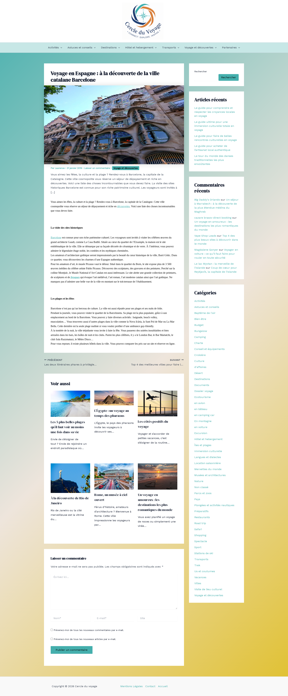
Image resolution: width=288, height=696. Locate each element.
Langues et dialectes (207, 457)
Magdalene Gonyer (206, 249)
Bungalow (200, 331)
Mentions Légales (131, 686)
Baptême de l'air (205, 313)
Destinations (109, 47)
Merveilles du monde (208, 469)
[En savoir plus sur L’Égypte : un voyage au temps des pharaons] (114, 397)
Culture (199, 361)
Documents (201, 385)
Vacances (200, 577)
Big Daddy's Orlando (207, 199)
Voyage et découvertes (198, 47)
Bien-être (200, 319)
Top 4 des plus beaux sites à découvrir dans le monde (216, 239)
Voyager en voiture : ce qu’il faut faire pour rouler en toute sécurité (216, 253)
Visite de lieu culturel (208, 589)
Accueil (163, 686)
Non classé (201, 487)
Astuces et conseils (80, 47)
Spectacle (200, 541)
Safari (198, 529)
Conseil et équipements (209, 349)
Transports (169, 47)
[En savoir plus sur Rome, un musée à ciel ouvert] (114, 476)
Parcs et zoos (203, 493)
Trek (197, 565)
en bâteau (200, 409)
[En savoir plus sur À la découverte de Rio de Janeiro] (70, 477)
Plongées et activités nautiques (214, 505)
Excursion (200, 433)
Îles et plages (202, 445)
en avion (199, 403)
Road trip (200, 523)
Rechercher (200, 71)
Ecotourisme (202, 397)
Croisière (200, 355)
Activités (53, 47)
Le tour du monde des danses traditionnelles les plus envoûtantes (213, 160)
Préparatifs (201, 511)
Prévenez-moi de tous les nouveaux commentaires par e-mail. (89, 630)
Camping (200, 337)
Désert (198, 373)
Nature (198, 481)
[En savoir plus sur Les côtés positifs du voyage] (157, 403)
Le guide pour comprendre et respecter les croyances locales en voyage (214, 111)
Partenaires (229, 47)
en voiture (200, 427)
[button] (60, 48)
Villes (197, 583)
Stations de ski (203, 553)
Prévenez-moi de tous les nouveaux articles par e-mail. (85, 639)
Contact (150, 686)
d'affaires (200, 367)
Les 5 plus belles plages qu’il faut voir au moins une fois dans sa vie (68, 427)
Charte (198, 343)
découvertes (123, 206)
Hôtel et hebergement (139, 47)
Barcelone (56, 237)
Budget (199, 325)
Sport (197, 547)
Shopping (200, 535)
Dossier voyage (203, 391)
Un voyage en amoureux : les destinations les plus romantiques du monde (216, 225)
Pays (197, 499)
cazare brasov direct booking (213, 217)
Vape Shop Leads (205, 235)
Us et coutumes (204, 571)
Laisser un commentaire (97, 168)
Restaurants (202, 517)
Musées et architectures (210, 475)
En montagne (203, 421)
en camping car (204, 415)
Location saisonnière (207, 463)
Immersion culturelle (208, 451)
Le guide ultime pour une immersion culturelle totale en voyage (214, 125)
